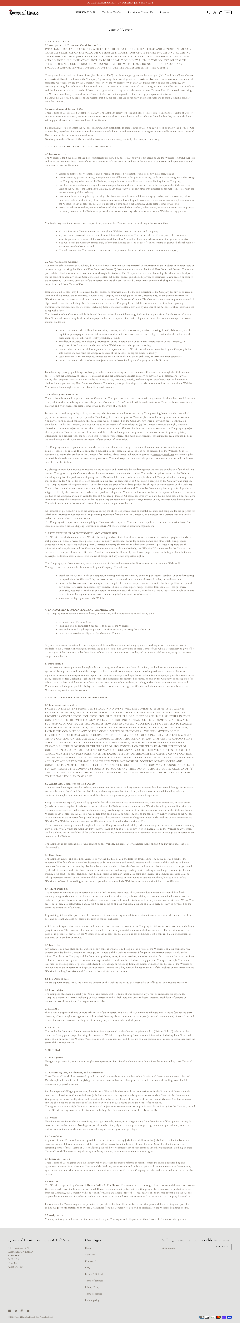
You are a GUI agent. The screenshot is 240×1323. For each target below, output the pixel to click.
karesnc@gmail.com (163, 454)
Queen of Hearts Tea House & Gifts (26, 1317)
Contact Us (91, 1261)
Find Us (12, 1263)
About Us (90, 1254)
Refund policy (92, 1300)
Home (88, 1248)
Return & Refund (94, 1274)
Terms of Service (93, 1293)
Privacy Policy (92, 1287)
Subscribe (221, 1247)
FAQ (87, 1267)
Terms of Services (94, 1280)
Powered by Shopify (46, 1317)
